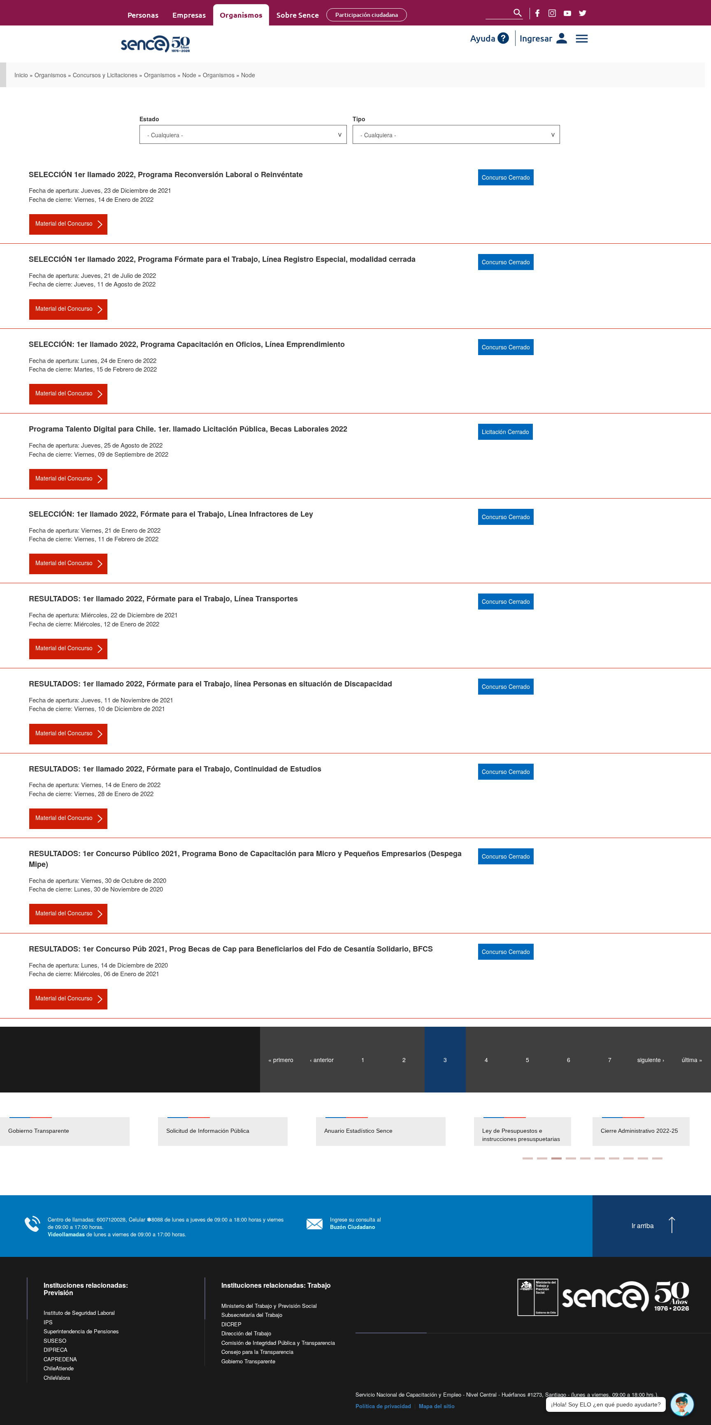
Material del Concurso (64, 223)
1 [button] (528, 1158)
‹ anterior (322, 1059)
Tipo (359, 119)
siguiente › (651, 1059)
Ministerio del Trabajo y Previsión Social (269, 1306)
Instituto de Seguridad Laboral (79, 1312)
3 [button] (556, 1158)
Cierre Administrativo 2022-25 (639, 1130)
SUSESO (55, 1340)
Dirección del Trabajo (246, 1333)
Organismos (241, 14)
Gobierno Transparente (38, 1130)
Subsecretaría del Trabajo (251, 1315)
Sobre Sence (297, 14)
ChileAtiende (59, 1368)
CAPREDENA (60, 1359)
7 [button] (614, 1158)
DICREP (231, 1324)
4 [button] (571, 1158)
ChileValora (57, 1377)
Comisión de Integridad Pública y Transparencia (278, 1342)
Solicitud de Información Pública (207, 1130)
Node (189, 75)
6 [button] (600, 1158)
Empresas (189, 14)
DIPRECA (55, 1349)
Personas (143, 14)
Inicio (21, 75)
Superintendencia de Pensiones (81, 1331)
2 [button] (542, 1158)
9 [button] (643, 1158)
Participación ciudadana (366, 14)
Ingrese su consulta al (355, 1223)
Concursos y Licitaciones (105, 75)
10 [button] (657, 1158)
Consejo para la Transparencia (257, 1352)
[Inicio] (179, 44)
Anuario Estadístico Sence (358, 1130)
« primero (280, 1059)
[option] (79, 1131)
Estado (149, 119)
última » (692, 1059)
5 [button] (585, 1158)
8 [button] (628, 1158)
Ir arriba (643, 1225)
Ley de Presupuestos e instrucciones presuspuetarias (521, 1134)
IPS (48, 1322)
